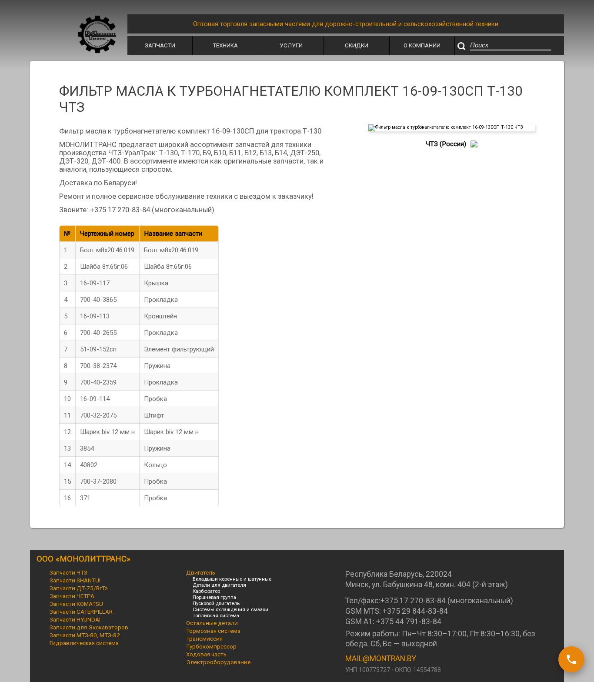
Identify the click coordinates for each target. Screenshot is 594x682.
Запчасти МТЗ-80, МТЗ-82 (85, 635)
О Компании (422, 45)
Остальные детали (212, 622)
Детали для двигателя (219, 585)
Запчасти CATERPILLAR (81, 611)
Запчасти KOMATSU (76, 603)
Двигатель (200, 572)
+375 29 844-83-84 (415, 611)
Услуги (291, 45)
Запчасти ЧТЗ (68, 572)
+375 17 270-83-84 (413, 600)
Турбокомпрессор (211, 646)
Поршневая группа (214, 597)
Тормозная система (213, 630)
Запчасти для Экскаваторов (89, 627)
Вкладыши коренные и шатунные (232, 579)
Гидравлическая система (84, 642)
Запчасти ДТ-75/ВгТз (79, 588)
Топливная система (216, 615)
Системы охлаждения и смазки (230, 609)
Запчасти (160, 45)
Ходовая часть (206, 654)
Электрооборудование (218, 662)
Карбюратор (206, 591)
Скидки (356, 45)
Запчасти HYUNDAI (75, 619)
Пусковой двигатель (216, 603)
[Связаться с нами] (571, 659)
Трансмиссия (204, 638)
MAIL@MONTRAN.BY (380, 658)
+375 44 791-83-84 (408, 621)
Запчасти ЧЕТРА (72, 595)
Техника (225, 45)
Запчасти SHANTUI (75, 580)
